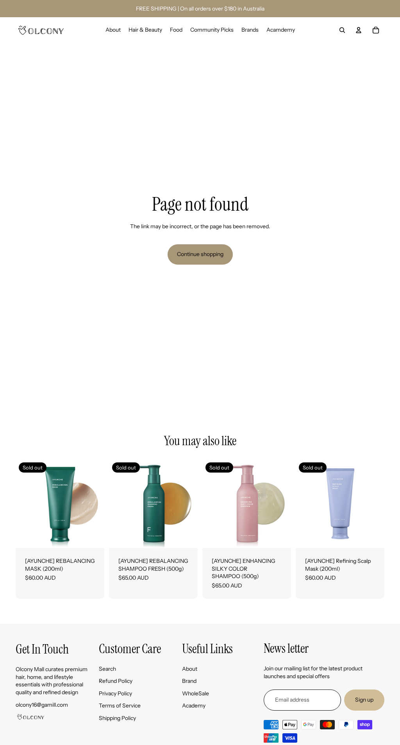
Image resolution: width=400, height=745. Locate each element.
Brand (189, 680)
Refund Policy (115, 680)
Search (107, 668)
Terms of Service (120, 705)
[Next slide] (98, 503)
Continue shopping (200, 254)
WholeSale (195, 693)
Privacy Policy (115, 693)
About (189, 668)
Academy (193, 705)
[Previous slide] (22, 503)
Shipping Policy (117, 718)
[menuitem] (113, 30)
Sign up (364, 699)
